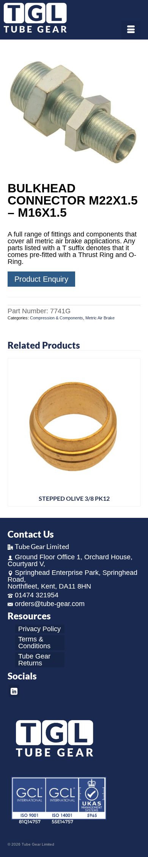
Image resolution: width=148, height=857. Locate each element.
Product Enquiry (41, 279)
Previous (14, 432)
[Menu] (130, 30)
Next (133, 432)
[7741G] (74, 111)
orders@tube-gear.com (50, 604)
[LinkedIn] (14, 691)
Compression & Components (56, 318)
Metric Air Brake (100, 318)
